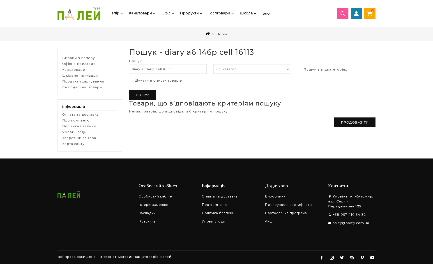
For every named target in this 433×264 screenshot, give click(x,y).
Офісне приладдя (78, 64)
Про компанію (76, 120)
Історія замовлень (155, 205)
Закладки (147, 213)
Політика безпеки (79, 126)
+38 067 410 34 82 (349, 215)
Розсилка (147, 221)
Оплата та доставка (80, 114)
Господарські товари (82, 87)
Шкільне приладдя (80, 75)
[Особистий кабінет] (356, 13)
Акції (269, 221)
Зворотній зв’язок (79, 138)
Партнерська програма (286, 213)
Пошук (135, 61)
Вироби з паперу (78, 58)
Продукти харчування (83, 81)
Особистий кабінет (156, 196)
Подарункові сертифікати (288, 205)
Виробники (275, 196)
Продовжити (355, 122)
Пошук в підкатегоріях (324, 69)
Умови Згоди (74, 132)
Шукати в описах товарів (158, 80)
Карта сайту (73, 144)
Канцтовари (73, 70)
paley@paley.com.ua (351, 223)
